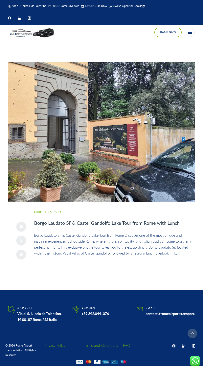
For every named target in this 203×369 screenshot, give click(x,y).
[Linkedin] (19, 18)
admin (43, 268)
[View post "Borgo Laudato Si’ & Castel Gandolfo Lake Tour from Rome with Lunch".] (101, 132)
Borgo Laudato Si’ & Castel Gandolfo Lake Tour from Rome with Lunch (107, 223)
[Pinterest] (21, 255)
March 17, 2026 (47, 212)
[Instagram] (29, 18)
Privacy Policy (55, 346)
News (58, 268)
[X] (21, 241)
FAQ (126, 346)
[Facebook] (9, 18)
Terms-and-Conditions (101, 346)
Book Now (168, 32)
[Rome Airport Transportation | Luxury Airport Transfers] (31, 32)
